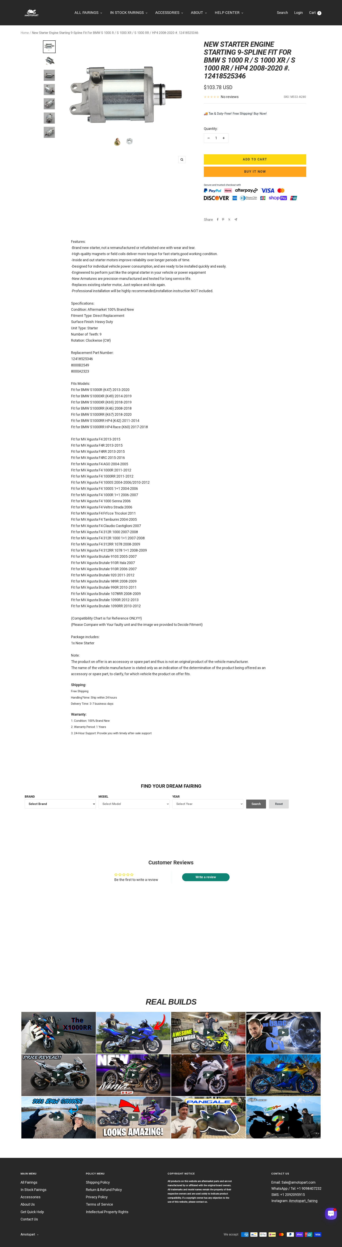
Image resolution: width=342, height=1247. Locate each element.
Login (298, 12)
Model (103, 796)
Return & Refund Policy (104, 1190)
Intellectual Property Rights (107, 1212)
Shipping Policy (98, 1182)
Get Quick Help (32, 1212)
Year (176, 796)
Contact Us (29, 1219)
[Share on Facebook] (217, 219)
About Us (28, 1204)
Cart (314, 12)
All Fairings (29, 1182)
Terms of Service (99, 1204)
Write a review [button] (206, 877)
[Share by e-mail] (236, 219)
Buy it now (255, 172)
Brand (30, 796)
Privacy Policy (97, 1197)
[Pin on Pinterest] (223, 219)
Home (25, 33)
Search (282, 12)
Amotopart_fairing (303, 1201)
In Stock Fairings (34, 1190)
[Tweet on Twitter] (229, 219)
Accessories (31, 1197)
